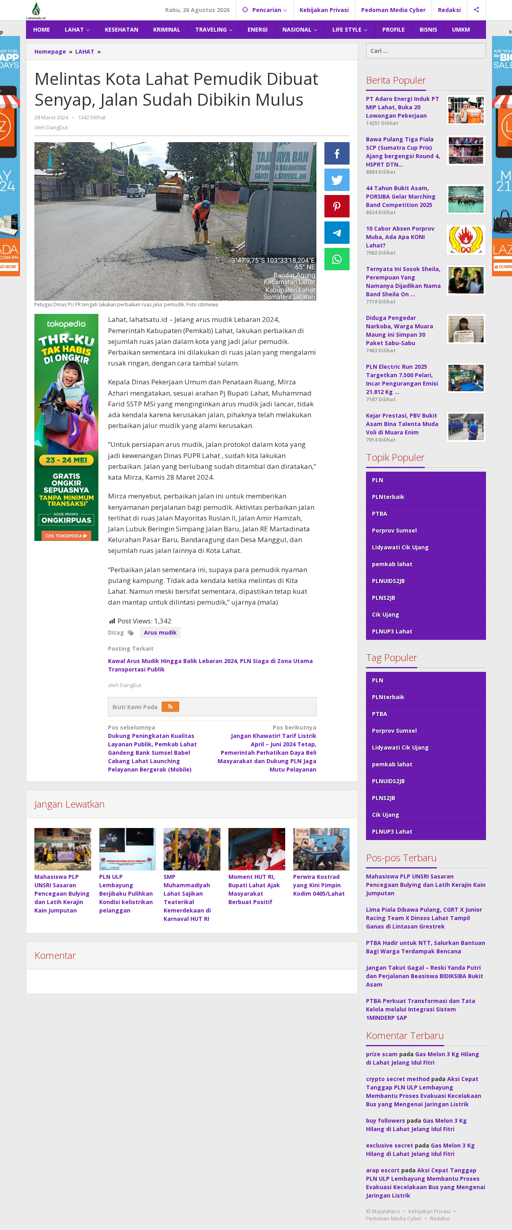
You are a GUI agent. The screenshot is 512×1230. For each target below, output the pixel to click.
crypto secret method (398, 1079)
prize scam (382, 1054)
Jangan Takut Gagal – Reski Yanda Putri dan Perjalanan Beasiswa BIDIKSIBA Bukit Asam (424, 976)
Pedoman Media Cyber (394, 1218)
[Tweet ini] (337, 180)
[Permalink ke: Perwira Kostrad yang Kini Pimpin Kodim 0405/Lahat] (321, 849)
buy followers (385, 1120)
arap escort (383, 1170)
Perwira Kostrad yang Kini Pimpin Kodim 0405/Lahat (319, 885)
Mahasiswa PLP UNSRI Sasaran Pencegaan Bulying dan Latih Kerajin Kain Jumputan (62, 893)
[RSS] (170, 706)
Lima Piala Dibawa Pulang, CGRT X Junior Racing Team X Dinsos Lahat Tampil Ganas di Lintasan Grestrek (424, 918)
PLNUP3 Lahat (392, 631)
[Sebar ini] (337, 153)
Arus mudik (160, 632)
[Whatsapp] (337, 259)
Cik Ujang (385, 614)
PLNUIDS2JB (388, 581)
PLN (377, 480)
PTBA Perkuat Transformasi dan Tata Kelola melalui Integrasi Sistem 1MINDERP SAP (420, 1009)
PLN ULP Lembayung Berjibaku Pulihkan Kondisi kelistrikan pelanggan (126, 893)
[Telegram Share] (337, 232)
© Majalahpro (383, 1211)
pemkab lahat (392, 564)
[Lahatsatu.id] (36, 10)
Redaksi (440, 1218)
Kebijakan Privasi (429, 1211)
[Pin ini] (337, 206)
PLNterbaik (388, 496)
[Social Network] (476, 10)
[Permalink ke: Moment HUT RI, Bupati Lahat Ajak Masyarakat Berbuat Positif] (256, 849)
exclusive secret (389, 1145)
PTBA (379, 513)
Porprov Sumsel (394, 530)
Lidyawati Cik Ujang (400, 547)
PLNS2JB (383, 597)
